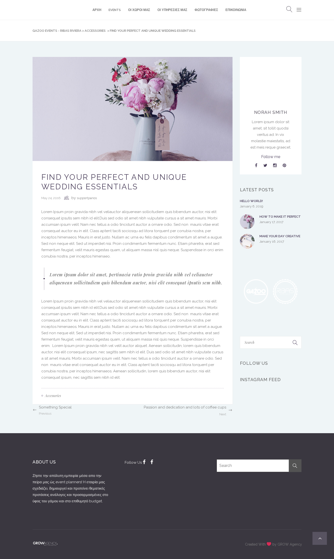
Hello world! (251, 201)
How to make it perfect (280, 216)
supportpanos (87, 198)
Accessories (95, 30)
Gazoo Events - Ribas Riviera (57, 30)
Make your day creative (279, 236)
